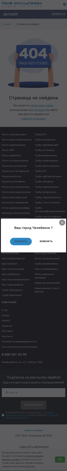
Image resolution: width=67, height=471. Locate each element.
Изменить (46, 241)
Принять (21, 241)
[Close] (62, 223)
